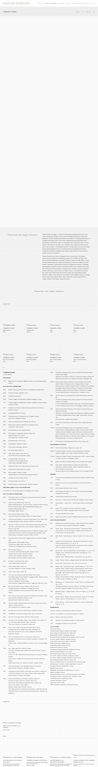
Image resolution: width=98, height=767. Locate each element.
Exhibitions (61, 3)
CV (83, 11)
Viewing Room (75, 3)
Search (93, 3)
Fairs (67, 3)
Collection (40, 3)
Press (82, 3)
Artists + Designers (50, 3)
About (87, 3)
